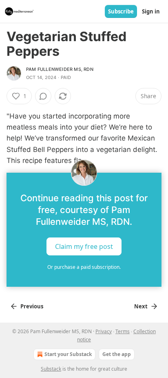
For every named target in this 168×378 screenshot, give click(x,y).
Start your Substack (68, 354)
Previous (31, 306)
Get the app (116, 354)
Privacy (103, 331)
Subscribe (121, 11)
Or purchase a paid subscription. (84, 267)
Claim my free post (84, 246)
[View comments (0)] (43, 96)
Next (141, 306)
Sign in (151, 11)
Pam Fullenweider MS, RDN (59, 69)
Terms (122, 331)
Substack (51, 368)
